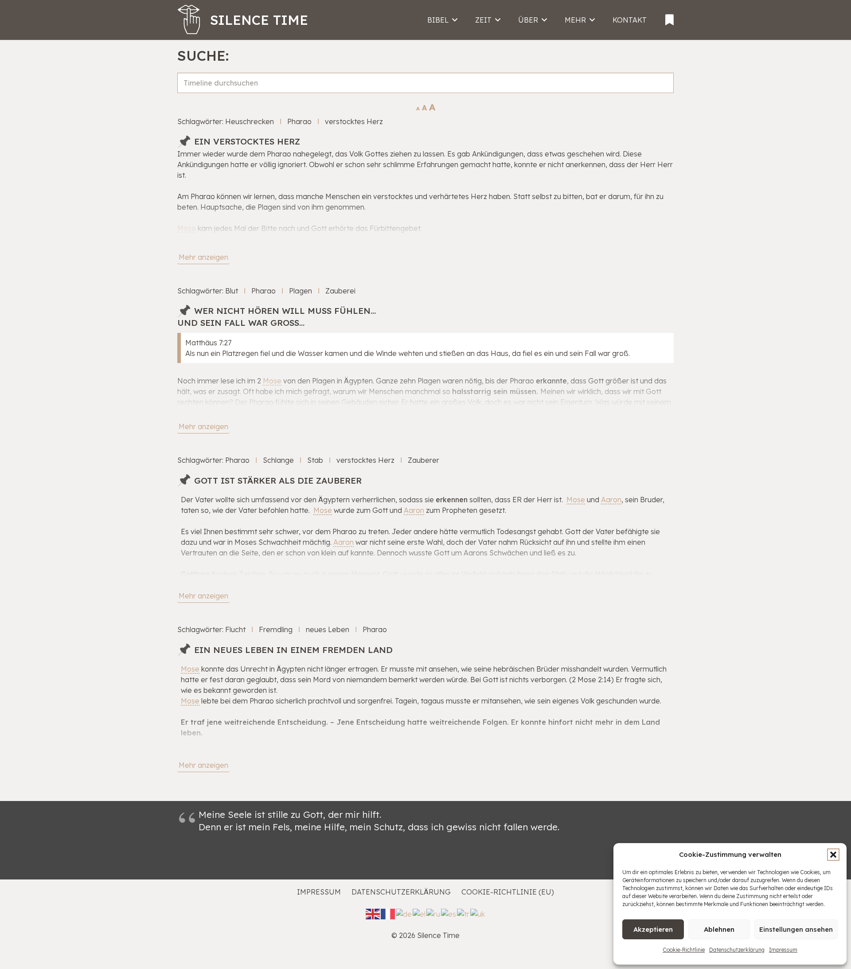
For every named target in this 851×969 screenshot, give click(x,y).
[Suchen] (663, 93)
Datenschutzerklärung (737, 949)
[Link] (669, 16)
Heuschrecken (249, 121)
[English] (373, 913)
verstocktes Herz (354, 121)
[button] (833, 854)
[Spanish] (449, 913)
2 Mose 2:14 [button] (591, 679)
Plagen (300, 290)
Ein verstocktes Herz (247, 141)
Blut (231, 290)
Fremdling (276, 629)
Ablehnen (719, 929)
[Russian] (433, 913)
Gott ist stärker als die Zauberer (278, 480)
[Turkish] (463, 913)
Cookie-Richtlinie (684, 949)
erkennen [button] (452, 499)
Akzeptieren (653, 929)
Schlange (278, 460)
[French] (388, 913)
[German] (404, 913)
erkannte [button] (551, 380)
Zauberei (340, 290)
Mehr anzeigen (203, 257)
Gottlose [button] (195, 574)
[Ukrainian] (478, 913)
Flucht (235, 629)
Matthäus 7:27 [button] (208, 342)
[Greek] (419, 913)
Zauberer (423, 460)
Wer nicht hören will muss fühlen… (285, 310)
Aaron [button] (611, 499)
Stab (315, 460)
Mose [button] (186, 228)
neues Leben (327, 629)
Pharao (299, 121)
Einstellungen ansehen (796, 929)
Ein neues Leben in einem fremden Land (293, 650)
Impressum (783, 949)
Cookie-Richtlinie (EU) (507, 891)
